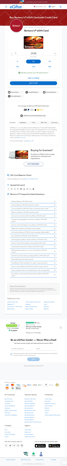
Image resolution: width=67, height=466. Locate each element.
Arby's (45, 304)
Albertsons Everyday (49, 302)
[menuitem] (33, 201)
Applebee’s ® (10, 304)
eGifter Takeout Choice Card (33, 302)
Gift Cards (31, 27)
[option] (17, 61)
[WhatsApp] (30, 189)
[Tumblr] (27, 189)
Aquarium (28, 304)
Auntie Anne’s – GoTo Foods (14, 306)
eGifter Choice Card (12, 302)
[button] (52, 6)
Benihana (46, 309)
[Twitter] (14, 189)
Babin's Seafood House (31, 306)
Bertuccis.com (21, 137)
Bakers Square (10, 309)
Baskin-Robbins (29, 309)
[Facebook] (11, 189)
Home (25, 27)
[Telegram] (33, 189)
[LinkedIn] (21, 189)
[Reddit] (24, 189)
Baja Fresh (46, 306)
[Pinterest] (18, 189)
